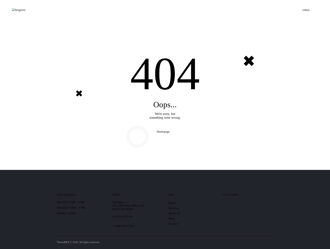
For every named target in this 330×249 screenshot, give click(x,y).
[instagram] (253, 205)
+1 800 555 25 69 (123, 226)
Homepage (163, 131)
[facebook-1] (226, 205)
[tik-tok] (244, 205)
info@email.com (122, 216)
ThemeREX (63, 242)
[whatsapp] (235, 205)
